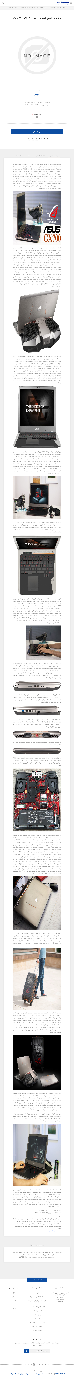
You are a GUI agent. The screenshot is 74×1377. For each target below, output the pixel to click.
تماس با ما (37, 1293)
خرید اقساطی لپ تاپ (44, 1252)
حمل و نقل (37, 1319)
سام (14, 1297)
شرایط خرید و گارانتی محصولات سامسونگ (37, 1302)
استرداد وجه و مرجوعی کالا (37, 1323)
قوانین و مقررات (37, 1315)
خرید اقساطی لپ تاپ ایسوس (24, 1252)
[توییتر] (45, 1364)
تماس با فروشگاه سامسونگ (37, 1307)
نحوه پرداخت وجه (37, 1326)
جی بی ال (13, 1305)
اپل (14, 1293)
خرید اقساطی (37, 132)
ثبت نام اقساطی (37, 1311)
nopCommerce (60, 1374)
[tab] (54, 156)
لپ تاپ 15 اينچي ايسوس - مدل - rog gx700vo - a (38, 1255)
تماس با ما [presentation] (19, 156)
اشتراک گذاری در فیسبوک (32, 138)
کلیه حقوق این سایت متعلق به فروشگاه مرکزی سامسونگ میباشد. (28, 1374)
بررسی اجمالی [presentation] (54, 156)
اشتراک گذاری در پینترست (28, 138)
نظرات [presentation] (29, 156)
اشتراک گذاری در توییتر (36, 138)
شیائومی (13, 1301)
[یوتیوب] (34, 1364)
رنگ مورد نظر (37, 114)
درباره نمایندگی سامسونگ (37, 1297)
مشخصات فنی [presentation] (40, 156)
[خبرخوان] (28, 1364)
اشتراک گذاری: (43, 139)
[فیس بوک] (40, 1364)
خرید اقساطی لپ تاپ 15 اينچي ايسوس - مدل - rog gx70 (38, 1257)
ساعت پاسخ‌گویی (37, 1330)
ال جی (14, 1309)
